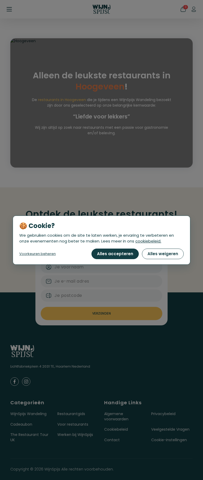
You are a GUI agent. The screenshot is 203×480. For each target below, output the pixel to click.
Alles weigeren (162, 253)
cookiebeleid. (148, 241)
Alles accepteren (115, 253)
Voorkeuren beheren (37, 253)
